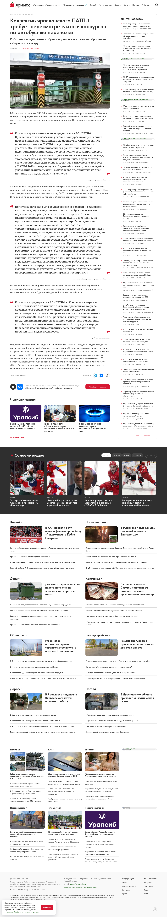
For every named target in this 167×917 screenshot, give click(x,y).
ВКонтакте (148, 886)
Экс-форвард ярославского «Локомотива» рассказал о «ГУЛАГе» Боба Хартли (98, 502)
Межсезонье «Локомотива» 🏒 (46, 5)
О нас (124, 883)
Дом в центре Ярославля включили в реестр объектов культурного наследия (138, 381)
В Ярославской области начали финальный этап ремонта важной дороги (42, 726)
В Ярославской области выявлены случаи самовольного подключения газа (138, 285)
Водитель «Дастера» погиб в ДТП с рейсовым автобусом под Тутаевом (116, 562)
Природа (140, 243)
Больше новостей (143, 436)
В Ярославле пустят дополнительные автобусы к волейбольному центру (138, 90)
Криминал (140, 233)
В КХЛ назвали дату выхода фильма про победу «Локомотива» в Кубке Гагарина (138, 79)
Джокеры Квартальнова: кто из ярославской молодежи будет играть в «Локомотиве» (62, 502)
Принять (47, 907)
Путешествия (54, 808)
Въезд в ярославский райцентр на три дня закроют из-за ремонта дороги (42, 732)
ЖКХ (50, 749)
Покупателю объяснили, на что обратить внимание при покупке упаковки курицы (137, 319)
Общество (140, 53)
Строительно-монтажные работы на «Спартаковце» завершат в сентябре (138, 36)
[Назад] (147, 455)
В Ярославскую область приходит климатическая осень (137, 698)
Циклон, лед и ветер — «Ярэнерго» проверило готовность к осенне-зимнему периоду (138, 262)
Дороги (118, 5)
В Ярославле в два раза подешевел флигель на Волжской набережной (138, 404)
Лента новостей (132, 19)
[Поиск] (157, 5)
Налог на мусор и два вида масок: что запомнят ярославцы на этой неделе (43, 678)
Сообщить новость (97, 387)
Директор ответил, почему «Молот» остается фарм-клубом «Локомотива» (138, 393)
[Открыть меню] (163, 5)
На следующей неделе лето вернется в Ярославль (107, 732)
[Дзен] (13, 387)
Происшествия (105, 5)
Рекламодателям (129, 886)
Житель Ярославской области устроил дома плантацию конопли (138, 350)
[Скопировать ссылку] (107, 375)
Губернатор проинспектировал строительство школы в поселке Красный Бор (137, 48)
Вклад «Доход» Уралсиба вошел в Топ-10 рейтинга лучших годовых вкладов (137, 128)
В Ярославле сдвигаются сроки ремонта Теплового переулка (136, 340)
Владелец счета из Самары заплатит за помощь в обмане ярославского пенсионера (136, 228)
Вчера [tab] (126, 455)
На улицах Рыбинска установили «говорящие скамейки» (137, 168)
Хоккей (93, 5)
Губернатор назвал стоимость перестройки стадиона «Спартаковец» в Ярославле (136, 67)
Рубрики (145, 5)
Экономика (141, 256)
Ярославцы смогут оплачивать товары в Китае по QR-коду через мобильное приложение (63, 857)
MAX (146, 893)
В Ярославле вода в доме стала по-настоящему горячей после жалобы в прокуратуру (61, 791)
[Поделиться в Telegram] (95, 375)
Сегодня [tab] (137, 455)
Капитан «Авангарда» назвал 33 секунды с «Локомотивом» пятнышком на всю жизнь (137, 179)
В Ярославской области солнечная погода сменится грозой (111, 720)
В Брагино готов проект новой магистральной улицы (136, 414)
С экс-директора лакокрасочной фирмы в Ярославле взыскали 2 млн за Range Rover (138, 191)
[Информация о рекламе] (153, 60)
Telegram (148, 883)
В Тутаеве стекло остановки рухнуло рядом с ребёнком (138, 107)
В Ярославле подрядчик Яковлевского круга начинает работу (136, 216)
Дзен (146, 890)
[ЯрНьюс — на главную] (20, 5)
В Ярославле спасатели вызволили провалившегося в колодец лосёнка (138, 239)
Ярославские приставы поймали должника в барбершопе (35, 624)
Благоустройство (144, 29)
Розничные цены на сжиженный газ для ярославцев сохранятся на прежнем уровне (138, 204)
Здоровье (140, 121)
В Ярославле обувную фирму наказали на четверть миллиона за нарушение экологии (138, 157)
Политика (141, 72)
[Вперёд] (154, 455)
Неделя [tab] (117, 455)
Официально (142, 162)
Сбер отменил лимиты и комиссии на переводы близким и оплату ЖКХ (64, 775)
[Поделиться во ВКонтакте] (101, 375)
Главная (13, 15)
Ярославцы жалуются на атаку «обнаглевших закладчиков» (136, 360)
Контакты (126, 890)
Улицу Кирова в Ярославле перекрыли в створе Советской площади (115, 678)
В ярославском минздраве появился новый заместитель (138, 370)
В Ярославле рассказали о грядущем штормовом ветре (109, 715)
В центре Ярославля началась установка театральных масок (112, 672)
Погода (135, 5)
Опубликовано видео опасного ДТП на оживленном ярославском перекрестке (119, 568)
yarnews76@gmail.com (78, 884)
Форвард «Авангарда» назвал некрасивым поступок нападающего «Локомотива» (137, 502)
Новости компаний (26, 15)
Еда (137, 324)
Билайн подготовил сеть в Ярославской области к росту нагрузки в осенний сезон (136, 307)
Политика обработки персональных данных (80, 887)
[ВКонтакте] (20, 387)
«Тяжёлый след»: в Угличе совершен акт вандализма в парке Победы (138, 274)
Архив (124, 893)
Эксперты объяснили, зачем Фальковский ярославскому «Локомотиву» (24, 502)
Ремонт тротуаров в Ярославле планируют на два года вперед (136, 25)
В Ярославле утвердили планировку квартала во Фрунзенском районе (138, 424)
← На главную (17, 437)
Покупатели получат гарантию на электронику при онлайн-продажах (40, 605)
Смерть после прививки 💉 (75, 5)
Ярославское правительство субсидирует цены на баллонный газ (137, 250)
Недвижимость (143, 386)
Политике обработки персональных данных (22, 912)
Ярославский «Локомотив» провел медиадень (138, 330)
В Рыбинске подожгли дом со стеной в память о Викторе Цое (139, 146)
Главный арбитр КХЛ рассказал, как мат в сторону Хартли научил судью (42, 568)
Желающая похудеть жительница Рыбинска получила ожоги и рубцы (138, 117)
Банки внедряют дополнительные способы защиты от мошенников (39, 610)
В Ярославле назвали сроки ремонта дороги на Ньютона (35, 720)
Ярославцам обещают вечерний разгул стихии (105, 726)
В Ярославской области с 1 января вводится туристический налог (63, 833)
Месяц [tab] (106, 455)
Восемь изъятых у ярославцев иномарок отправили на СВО (136, 296)
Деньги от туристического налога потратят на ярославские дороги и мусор (62, 589)
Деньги (126, 5)
